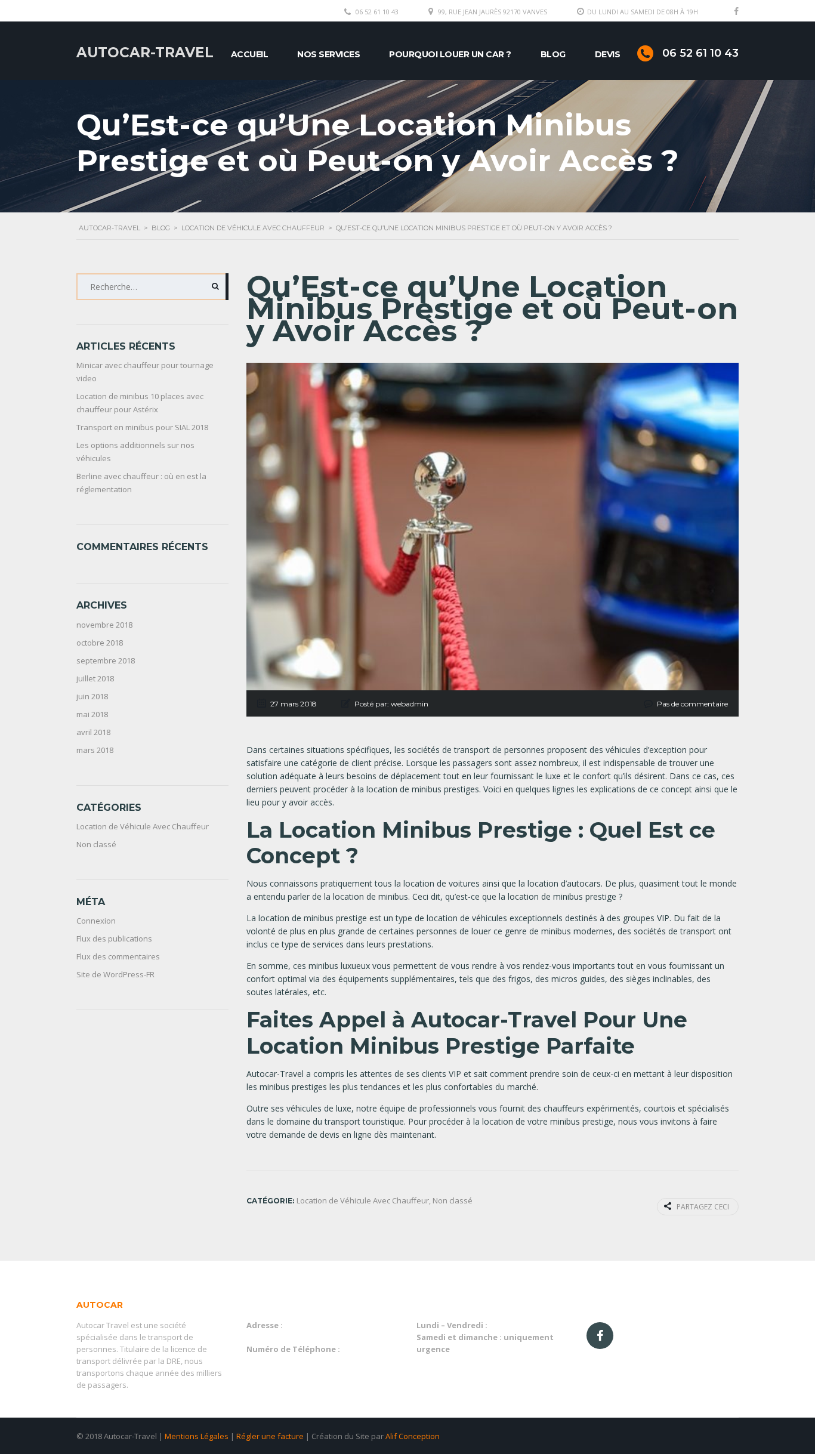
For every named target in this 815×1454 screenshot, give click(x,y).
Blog (553, 54)
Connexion (96, 920)
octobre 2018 (99, 642)
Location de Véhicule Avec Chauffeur (142, 826)
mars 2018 (94, 750)
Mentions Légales (197, 1436)
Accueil (249, 54)
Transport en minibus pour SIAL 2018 (142, 427)
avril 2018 (93, 732)
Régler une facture (270, 1436)
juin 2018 (92, 696)
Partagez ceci (703, 1207)
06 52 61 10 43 (377, 11)
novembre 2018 (104, 624)
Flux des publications (114, 938)
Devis (607, 54)
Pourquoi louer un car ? (450, 54)
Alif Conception (412, 1436)
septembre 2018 (105, 660)
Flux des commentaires (118, 956)
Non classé (96, 844)
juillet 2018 (95, 678)
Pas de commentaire (692, 703)
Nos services (328, 54)
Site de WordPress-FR (115, 974)
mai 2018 (92, 714)
